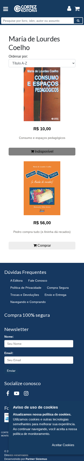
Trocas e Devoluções (24, 294)
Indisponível (43, 151)
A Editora (16, 280)
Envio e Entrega (55, 294)
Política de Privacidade (25, 287)
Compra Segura (58, 287)
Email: (8, 353)
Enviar (11, 370)
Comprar (44, 245)
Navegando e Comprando (28, 302)
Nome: (9, 336)
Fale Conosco (37, 280)
